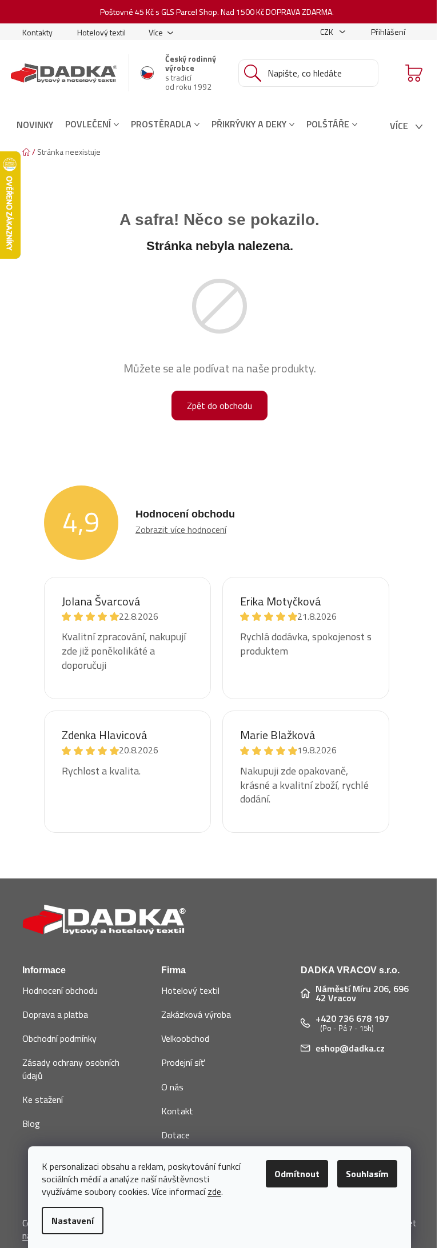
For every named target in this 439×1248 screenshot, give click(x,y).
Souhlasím (367, 1174)
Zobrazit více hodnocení (180, 529)
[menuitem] (35, 124)
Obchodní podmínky (59, 1038)
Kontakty (37, 32)
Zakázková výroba (196, 1014)
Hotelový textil (101, 32)
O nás (172, 1087)
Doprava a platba (55, 1014)
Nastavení (72, 1220)
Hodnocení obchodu (60, 990)
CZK (327, 32)
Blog (31, 1123)
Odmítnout (297, 1174)
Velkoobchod (185, 1038)
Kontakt (177, 1111)
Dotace (175, 1135)
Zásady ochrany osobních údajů (70, 1068)
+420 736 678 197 (352, 1018)
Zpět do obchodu (219, 405)
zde (214, 1191)
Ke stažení (42, 1099)
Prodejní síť (183, 1062)
